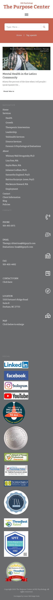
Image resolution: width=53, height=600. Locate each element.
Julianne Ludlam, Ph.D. (16, 170)
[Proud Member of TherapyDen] (14, 412)
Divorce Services (13, 141)
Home (5, 109)
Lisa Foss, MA (12, 160)
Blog (5, 201)
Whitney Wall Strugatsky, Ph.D (20, 156)
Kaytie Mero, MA (13, 165)
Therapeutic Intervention (18, 127)
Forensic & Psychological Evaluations (23, 146)
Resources (38, 49)
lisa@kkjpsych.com (24, 247)
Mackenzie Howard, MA (17, 184)
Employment (12, 189)
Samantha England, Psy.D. (18, 174)
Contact (6, 193)
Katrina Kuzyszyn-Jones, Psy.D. (20, 179)
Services (7, 113)
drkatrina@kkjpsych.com (23, 243)
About (6, 151)
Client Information (11, 197)
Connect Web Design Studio (31, 596)
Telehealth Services (15, 137)
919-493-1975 (9, 226)
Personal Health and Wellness (21, 49)
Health (9, 118)
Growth (9, 122)
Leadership (11, 132)
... (19, 85)
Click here (7, 282)
